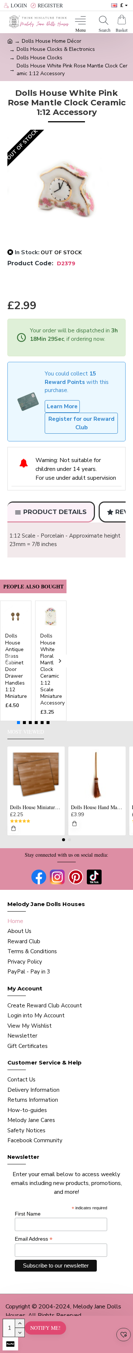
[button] (6, 660)
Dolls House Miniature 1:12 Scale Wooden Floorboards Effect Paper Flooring (36, 807)
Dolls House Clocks (39, 57)
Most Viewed (25, 731)
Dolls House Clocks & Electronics (56, 49)
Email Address (33, 1238)
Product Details (54, 511)
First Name (28, 1214)
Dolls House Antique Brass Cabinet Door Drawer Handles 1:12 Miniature (16, 666)
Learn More (62, 406)
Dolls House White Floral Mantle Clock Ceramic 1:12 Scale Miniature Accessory (52, 669)
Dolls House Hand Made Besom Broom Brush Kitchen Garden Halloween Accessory (97, 807)
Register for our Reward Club (81, 423)
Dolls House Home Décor (51, 41)
